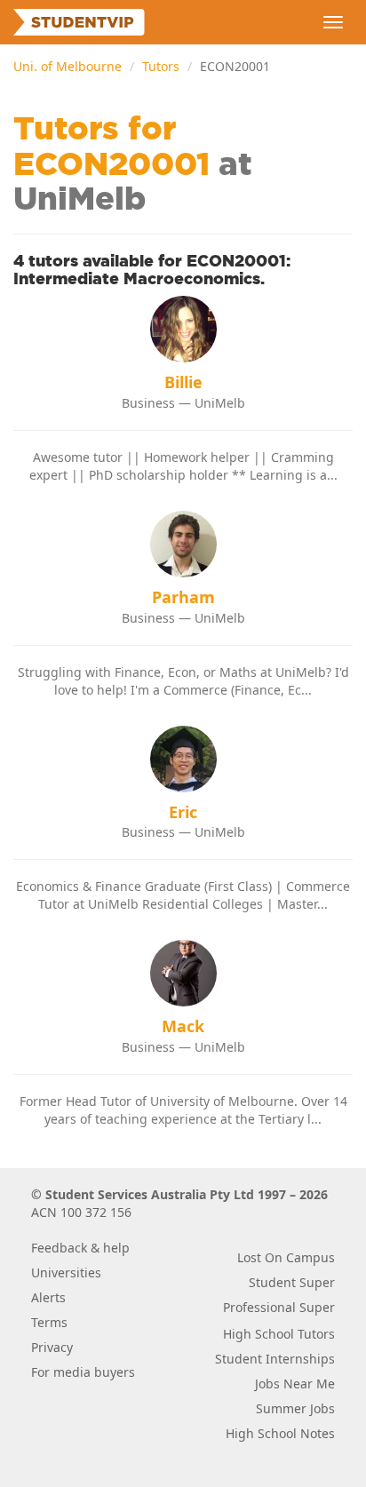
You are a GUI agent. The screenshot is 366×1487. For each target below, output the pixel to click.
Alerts (48, 1297)
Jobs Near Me (295, 1383)
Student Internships (275, 1358)
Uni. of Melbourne (67, 66)
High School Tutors (279, 1333)
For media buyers (83, 1372)
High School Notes (280, 1433)
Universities (66, 1272)
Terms (49, 1322)
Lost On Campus (286, 1257)
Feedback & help (80, 1247)
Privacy (52, 1347)
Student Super (292, 1282)
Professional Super (279, 1307)
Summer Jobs (295, 1408)
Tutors (160, 66)
